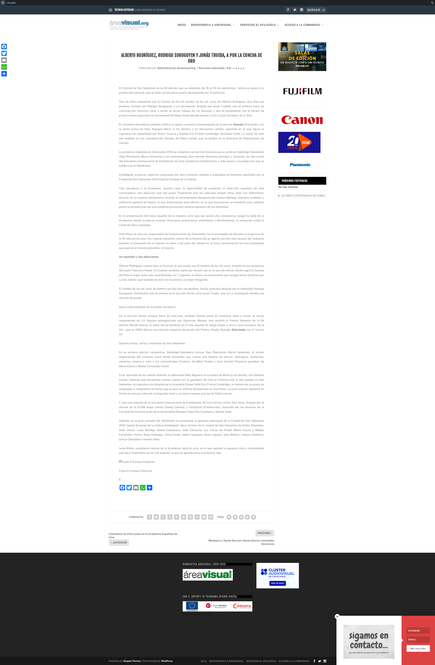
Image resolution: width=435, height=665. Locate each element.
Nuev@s (238, 124)
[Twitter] (4, 53)
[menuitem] (3, 2)
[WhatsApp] (4, 67)
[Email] (4, 60)
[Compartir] (4, 73)
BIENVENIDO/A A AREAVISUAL (211, 25)
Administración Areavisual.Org (176, 68)
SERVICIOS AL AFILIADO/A (258, 25)
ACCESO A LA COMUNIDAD (302, 25)
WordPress (167, 661)
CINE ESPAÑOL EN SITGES (150, 9)
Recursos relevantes (211, 68)
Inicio (181, 25)
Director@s (238, 329)
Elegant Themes (132, 661)
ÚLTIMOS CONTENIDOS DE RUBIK (303, 195)
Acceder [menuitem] (11, 2)
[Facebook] (4, 46)
